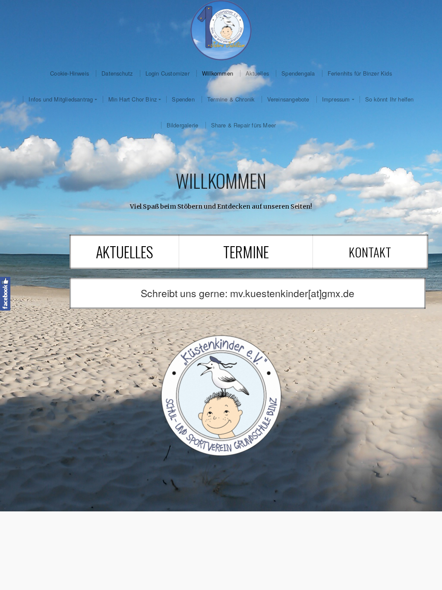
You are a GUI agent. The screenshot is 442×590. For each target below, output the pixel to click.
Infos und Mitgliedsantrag (60, 99)
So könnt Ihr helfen (389, 99)
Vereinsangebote (288, 99)
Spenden (183, 99)
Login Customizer (167, 73)
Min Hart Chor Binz (132, 99)
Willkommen (217, 73)
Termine (246, 252)
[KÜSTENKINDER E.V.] (221, 30)
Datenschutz (117, 73)
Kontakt (370, 252)
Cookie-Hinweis (69, 73)
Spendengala (298, 73)
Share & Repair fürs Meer (243, 125)
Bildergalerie (183, 125)
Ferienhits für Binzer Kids (360, 73)
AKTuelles (124, 252)
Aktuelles (257, 73)
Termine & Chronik (230, 99)
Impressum (336, 99)
